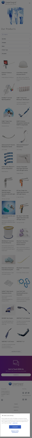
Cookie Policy (15, 422)
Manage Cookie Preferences (15, 431)
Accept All (15, 426)
